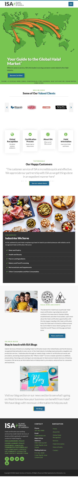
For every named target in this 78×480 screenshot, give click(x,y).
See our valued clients (39, 183)
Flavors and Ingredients (17, 259)
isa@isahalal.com (40, 435)
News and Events (57, 336)
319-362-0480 (39, 430)
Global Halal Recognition (57, 436)
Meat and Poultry (15, 250)
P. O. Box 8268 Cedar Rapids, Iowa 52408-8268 (41, 455)
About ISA (56, 432)
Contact (55, 450)
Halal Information (58, 444)
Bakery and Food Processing (19, 263)
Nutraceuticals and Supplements (20, 267)
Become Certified (16, 75)
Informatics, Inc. (61, 473)
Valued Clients (46, 93)
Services (55, 440)
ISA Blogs (39, 409)
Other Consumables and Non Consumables (24, 271)
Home (55, 429)
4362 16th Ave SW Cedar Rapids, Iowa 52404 (41, 445)
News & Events (58, 447)
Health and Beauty (15, 254)
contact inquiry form (18, 453)
